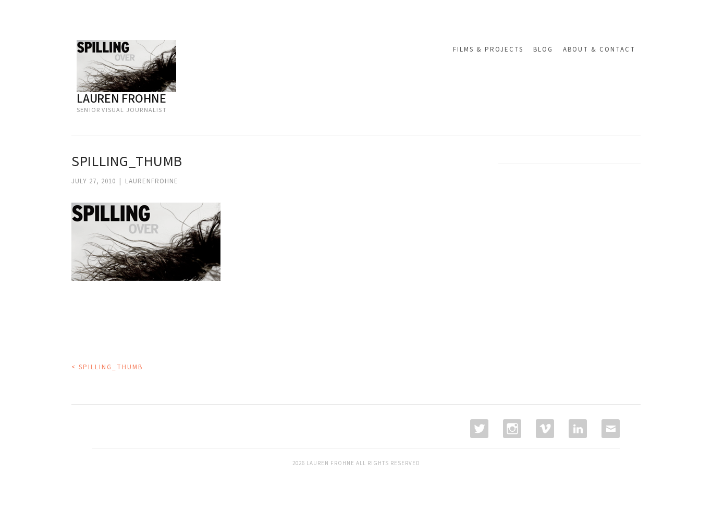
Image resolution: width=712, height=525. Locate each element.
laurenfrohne (151, 181)
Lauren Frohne (121, 99)
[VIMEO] (544, 428)
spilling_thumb (107, 367)
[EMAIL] (609, 428)
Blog (543, 49)
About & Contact (599, 49)
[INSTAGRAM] (511, 428)
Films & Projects (488, 49)
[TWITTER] (478, 428)
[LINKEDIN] (577, 428)
